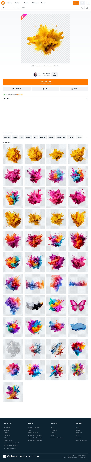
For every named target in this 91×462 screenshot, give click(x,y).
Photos (17, 3)
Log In (81, 3)
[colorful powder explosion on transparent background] (35, 327)
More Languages (79, 440)
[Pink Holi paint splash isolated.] (13, 176)
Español (76, 430)
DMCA (29, 430)
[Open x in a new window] (35, 456)
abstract (7, 137)
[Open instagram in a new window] (23, 456)
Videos (26, 3)
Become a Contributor (57, 438)
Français (76, 438)
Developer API (8, 440)
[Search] (81, 8)
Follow (54, 75)
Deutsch (76, 435)
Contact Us (53, 430)
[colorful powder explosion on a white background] (13, 327)
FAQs (51, 427)
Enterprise (7, 435)
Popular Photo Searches (34, 438)
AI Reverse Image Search (11, 443)
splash (28, 137)
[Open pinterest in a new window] (29, 456)
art (21, 137)
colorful (42, 137)
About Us (53, 432)
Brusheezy (7, 427)
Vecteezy (6, 430)
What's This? (19, 94)
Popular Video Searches (34, 440)
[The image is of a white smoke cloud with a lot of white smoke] (13, 349)
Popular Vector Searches (34, 435)
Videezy (6, 432)
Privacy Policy (72, 457)
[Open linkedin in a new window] (26, 456)
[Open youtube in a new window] (38, 456)
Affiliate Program (32, 432)
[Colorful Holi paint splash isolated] (56, 176)
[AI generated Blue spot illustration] (78, 327)
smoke (71, 137)
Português (77, 432)
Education (7, 438)
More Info (7, 98)
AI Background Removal (11, 445)
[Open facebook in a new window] (21, 456)
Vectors (8, 3)
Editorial (34, 3)
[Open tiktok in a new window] (32, 456)
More (43, 3)
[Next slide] (84, 137)
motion (51, 137)
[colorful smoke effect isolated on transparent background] (35, 284)
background (61, 137)
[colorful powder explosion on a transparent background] (56, 305)
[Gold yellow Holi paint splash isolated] (13, 154)
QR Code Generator (10, 448)
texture (79, 137)
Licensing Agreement (33, 427)
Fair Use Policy (81, 457)
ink (35, 137)
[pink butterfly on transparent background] (78, 305)
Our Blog (53, 435)
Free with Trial (45, 82)
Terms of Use (64, 457)
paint (15, 137)
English (76, 427)
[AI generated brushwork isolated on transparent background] (35, 349)
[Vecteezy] (3, 3)
